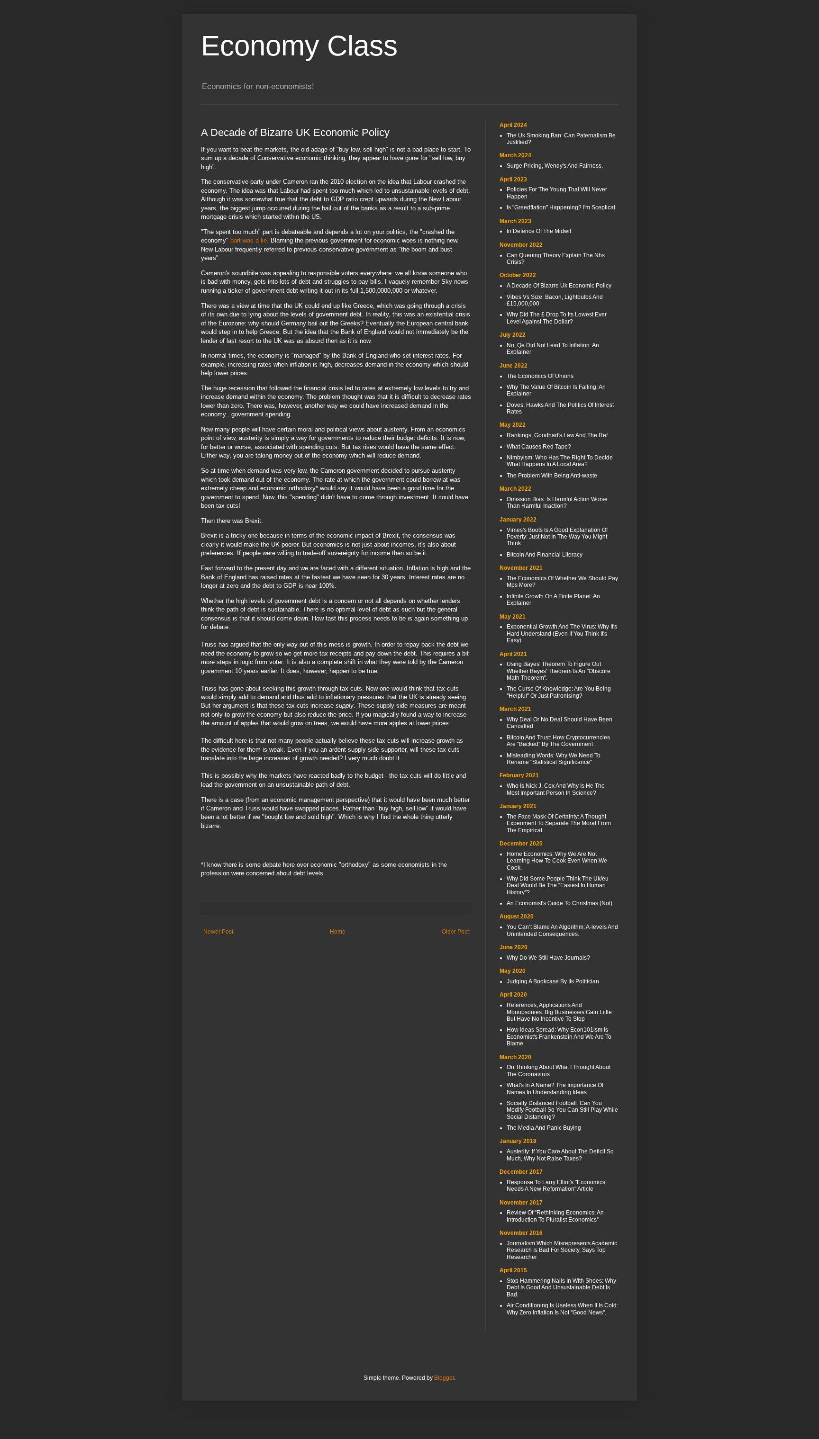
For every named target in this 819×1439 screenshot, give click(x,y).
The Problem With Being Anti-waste (552, 475)
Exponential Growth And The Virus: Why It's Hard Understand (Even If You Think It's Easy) (562, 633)
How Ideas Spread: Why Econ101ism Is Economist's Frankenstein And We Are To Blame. (559, 1036)
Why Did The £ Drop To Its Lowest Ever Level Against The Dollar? (557, 317)
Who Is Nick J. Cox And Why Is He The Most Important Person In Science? (556, 789)
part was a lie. (249, 240)
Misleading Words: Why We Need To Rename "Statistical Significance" (554, 758)
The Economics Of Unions (540, 376)
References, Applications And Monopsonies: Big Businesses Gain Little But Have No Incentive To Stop (559, 1012)
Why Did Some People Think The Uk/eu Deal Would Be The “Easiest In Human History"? (558, 885)
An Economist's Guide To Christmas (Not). (560, 903)
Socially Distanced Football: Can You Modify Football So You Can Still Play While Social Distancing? (562, 1110)
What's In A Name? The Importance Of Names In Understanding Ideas (555, 1088)
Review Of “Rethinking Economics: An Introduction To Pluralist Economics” (555, 1216)
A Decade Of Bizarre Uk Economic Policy (559, 285)
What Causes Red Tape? (539, 446)
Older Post (455, 931)
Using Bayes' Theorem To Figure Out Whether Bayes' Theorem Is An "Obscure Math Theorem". (558, 671)
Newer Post (218, 931)
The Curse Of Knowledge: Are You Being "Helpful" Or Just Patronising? (559, 692)
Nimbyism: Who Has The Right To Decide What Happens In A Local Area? (560, 461)
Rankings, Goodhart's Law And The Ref (557, 435)
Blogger (444, 1378)
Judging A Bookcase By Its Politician (553, 981)
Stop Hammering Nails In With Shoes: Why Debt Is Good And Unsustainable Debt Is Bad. (561, 1287)
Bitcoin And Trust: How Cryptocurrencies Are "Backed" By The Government (558, 740)
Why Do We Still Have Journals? (548, 957)
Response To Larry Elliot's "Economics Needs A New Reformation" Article (556, 1185)
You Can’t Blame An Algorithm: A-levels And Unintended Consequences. (562, 930)
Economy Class (299, 46)
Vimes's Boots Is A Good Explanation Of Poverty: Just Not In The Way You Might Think (557, 537)
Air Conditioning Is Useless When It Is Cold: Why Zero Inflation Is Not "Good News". (562, 1308)
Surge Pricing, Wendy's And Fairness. (555, 165)
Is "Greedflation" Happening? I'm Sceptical (561, 207)
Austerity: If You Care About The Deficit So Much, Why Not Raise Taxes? (560, 1154)
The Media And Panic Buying (544, 1127)
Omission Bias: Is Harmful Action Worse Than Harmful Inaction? (557, 502)
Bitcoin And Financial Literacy (544, 554)
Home (338, 931)
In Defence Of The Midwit (539, 231)
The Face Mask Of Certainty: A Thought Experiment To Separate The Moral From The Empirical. (559, 823)
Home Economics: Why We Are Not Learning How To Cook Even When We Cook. (557, 861)
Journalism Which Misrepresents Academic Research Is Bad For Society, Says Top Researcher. (562, 1250)
